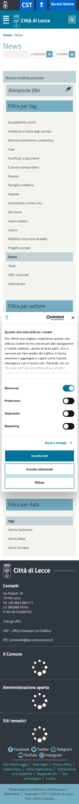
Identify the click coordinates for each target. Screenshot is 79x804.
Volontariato (16, 283)
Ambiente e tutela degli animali (29, 131)
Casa (11, 149)
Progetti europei (19, 247)
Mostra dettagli (56, 443)
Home (7, 35)
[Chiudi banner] (73, 317)
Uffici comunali (18, 274)
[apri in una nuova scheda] (6, 5)
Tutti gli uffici (12, 621)
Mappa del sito (47, 773)
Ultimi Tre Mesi (18, 547)
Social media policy (39, 769)
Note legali (40, 764)
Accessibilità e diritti (22, 122)
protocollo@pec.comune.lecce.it (31, 639)
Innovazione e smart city (25, 203)
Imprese (13, 194)
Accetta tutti (39, 456)
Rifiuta (39, 482)
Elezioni (13, 176)
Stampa (62, 54)
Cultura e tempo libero (23, 167)
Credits (51, 778)
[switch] (68, 401)
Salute (12, 256)
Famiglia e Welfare (20, 185)
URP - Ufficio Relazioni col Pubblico (27, 630)
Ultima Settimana (20, 529)
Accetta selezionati (39, 469)
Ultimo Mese (16, 538)
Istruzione (15, 212)
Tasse (12, 265)
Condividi (38, 54)
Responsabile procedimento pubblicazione (37, 789)
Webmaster (12, 793)
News (18, 35)
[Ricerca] (72, 19)
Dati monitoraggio (15, 764)
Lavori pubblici (18, 221)
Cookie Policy (12, 769)
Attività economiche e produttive (30, 140)
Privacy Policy (62, 764)
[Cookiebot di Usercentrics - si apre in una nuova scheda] (48, 318)
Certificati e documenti (24, 158)
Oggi (11, 520)
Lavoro (12, 230)
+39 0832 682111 (20, 602)
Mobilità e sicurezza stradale (27, 238)
